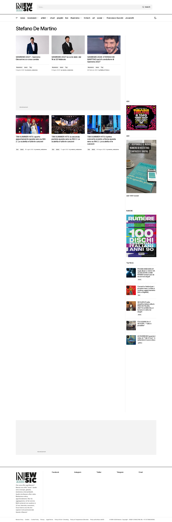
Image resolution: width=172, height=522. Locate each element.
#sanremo (19, 67)
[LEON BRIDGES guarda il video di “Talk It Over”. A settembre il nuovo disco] (131, 340)
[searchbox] (89, 7)
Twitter (98, 472)
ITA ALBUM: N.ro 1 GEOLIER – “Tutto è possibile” (144, 323)
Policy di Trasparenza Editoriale (79, 519)
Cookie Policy (35, 519)
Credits (27, 519)
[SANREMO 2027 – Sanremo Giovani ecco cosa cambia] (32, 44)
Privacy (42, 519)
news (25, 67)
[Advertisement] (68, 92)
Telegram (120, 472)
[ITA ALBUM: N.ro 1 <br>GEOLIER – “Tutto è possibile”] (131, 325)
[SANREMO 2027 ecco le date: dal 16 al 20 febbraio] (68, 44)
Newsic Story (19, 519)
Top (30, 67)
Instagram (77, 472)
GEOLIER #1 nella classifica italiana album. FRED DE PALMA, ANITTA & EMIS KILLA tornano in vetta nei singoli (146, 307)
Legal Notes (49, 519)
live (17, 149)
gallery (140, 343)
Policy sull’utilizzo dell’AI (97, 519)
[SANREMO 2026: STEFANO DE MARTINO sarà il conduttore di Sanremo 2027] (104, 44)
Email (141, 472)
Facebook (55, 472)
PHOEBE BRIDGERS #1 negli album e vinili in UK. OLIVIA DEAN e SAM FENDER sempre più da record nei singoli (146, 273)
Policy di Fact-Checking (62, 519)
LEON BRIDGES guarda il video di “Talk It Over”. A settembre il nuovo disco (146, 338)
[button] (16, 18)
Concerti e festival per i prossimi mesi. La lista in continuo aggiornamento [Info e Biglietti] (146, 289)
